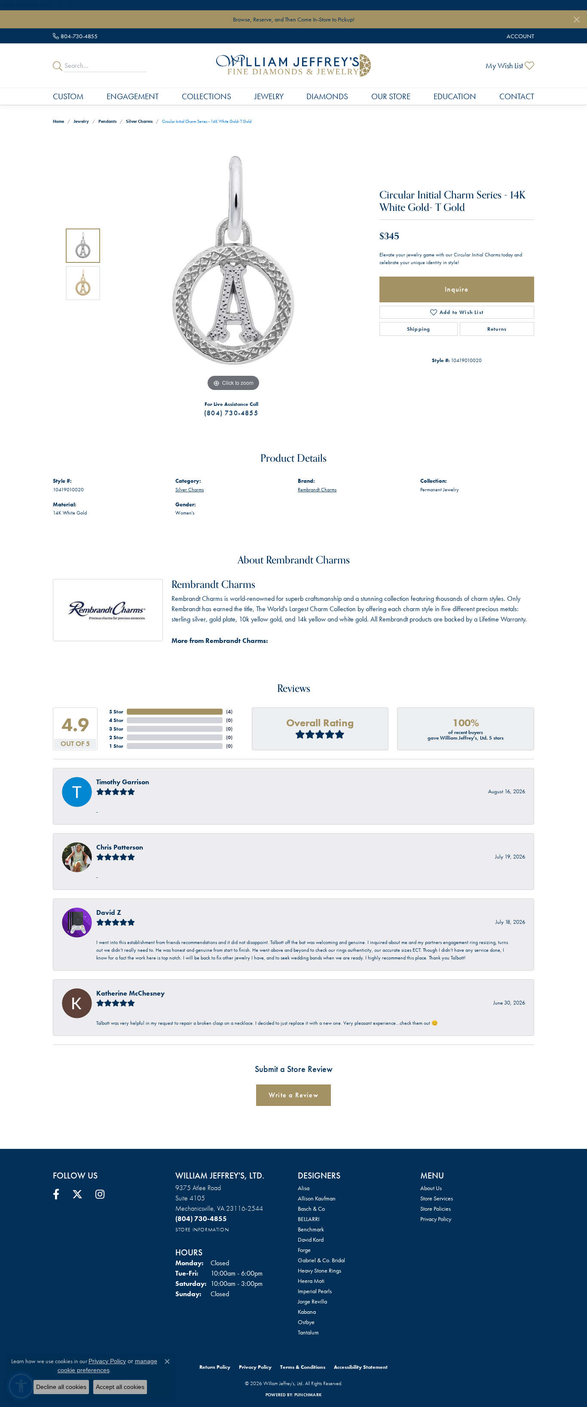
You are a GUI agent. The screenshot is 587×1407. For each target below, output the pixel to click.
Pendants (107, 121)
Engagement (133, 96)
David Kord (311, 1239)
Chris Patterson (119, 847)
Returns (497, 329)
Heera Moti (311, 1281)
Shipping (419, 329)
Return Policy (214, 1367)
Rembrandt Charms (317, 489)
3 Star (116, 728)
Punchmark (307, 1395)
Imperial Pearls (315, 1291)
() (229, 711)
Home (58, 121)
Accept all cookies (120, 1386)
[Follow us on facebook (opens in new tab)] (56, 1194)
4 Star (116, 720)
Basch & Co (311, 1208)
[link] (75, 35)
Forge (304, 1250)
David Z (108, 912)
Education (455, 96)
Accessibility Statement (361, 1367)
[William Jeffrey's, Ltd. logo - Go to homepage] (293, 65)
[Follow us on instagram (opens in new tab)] (100, 1194)
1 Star (116, 746)
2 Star (116, 737)
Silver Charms (139, 121)
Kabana (307, 1312)
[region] (233, 264)
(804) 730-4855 (231, 412)
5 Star (116, 711)
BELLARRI (308, 1219)
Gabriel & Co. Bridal (321, 1260)
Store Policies (435, 1208)
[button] (519, 35)
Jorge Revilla (312, 1301)
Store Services (436, 1198)
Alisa (303, 1188)
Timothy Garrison (122, 781)
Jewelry (269, 96)
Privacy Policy (435, 1219)
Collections (206, 96)
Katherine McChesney (130, 993)
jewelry (81, 121)
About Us (431, 1188)
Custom (68, 96)
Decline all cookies (61, 1386)
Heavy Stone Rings (319, 1270)
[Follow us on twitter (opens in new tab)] (77, 1194)
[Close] (576, 19)
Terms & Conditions (302, 1367)
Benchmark (311, 1229)
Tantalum (308, 1332)
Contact (516, 96)
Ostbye (306, 1322)
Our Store (390, 96)
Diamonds (327, 96)
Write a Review (293, 1094)
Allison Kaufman (317, 1198)
